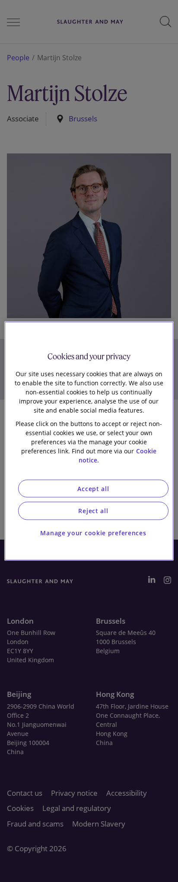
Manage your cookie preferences (93, 532)
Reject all (93, 511)
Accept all (93, 488)
